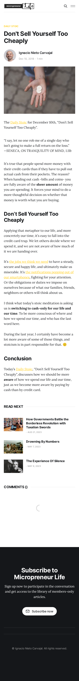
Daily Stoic (11, 26)
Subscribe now (42, 611)
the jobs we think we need (28, 262)
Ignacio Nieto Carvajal (35, 53)
